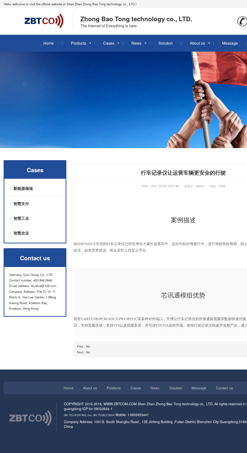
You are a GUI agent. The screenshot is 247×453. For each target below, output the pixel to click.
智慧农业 (21, 233)
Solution (165, 43)
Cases (108, 43)
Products (78, 43)
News (136, 43)
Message (230, 43)
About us (197, 43)
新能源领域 (23, 188)
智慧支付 (21, 203)
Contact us (224, 387)
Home (48, 43)
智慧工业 (21, 218)
